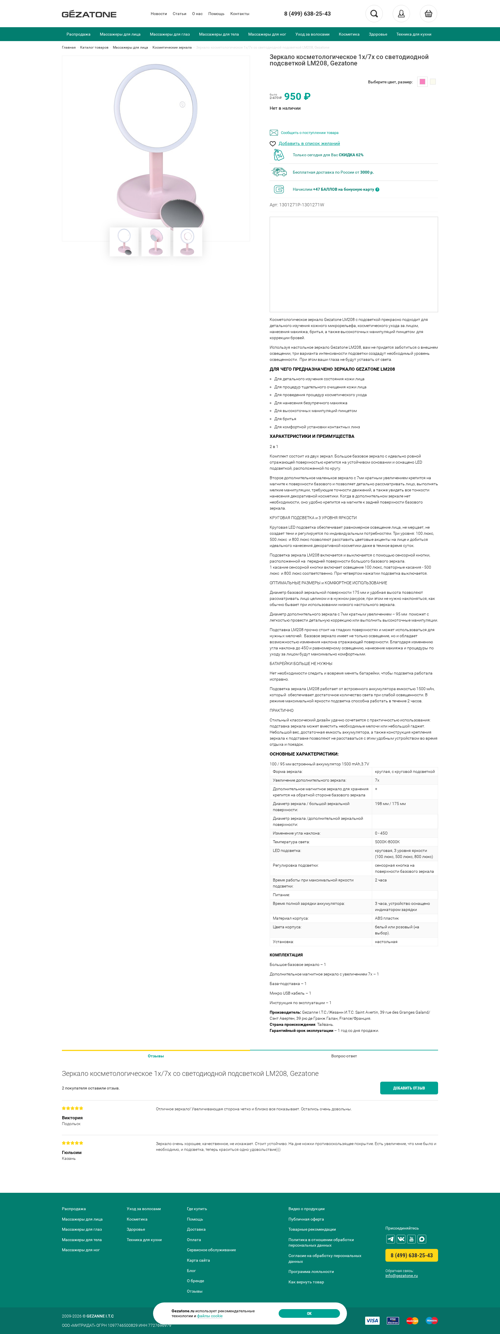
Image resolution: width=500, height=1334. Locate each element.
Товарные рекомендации (312, 1229)
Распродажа (79, 34)
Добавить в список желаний (309, 143)
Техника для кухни (413, 34)
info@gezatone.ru (401, 1275)
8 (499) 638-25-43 (307, 13)
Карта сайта (198, 1260)
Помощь (216, 14)
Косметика (349, 34)
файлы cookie (210, 1315)
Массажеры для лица (120, 34)
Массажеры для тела (219, 34)
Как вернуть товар (306, 1282)
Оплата (194, 1239)
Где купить (197, 1208)
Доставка (196, 1229)
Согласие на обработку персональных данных (324, 1258)
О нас (197, 14)
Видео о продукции (306, 1208)
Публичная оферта (306, 1219)
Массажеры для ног (267, 34)
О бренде (195, 1280)
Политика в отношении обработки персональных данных (321, 1242)
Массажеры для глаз (170, 34)
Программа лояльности (311, 1271)
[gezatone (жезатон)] (89, 14)
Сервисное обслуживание (211, 1249)
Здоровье (378, 34)
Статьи (179, 14)
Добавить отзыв (409, 1088)
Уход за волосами (312, 34)
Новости (159, 14)
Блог (191, 1270)
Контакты (239, 14)
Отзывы (156, 1056)
